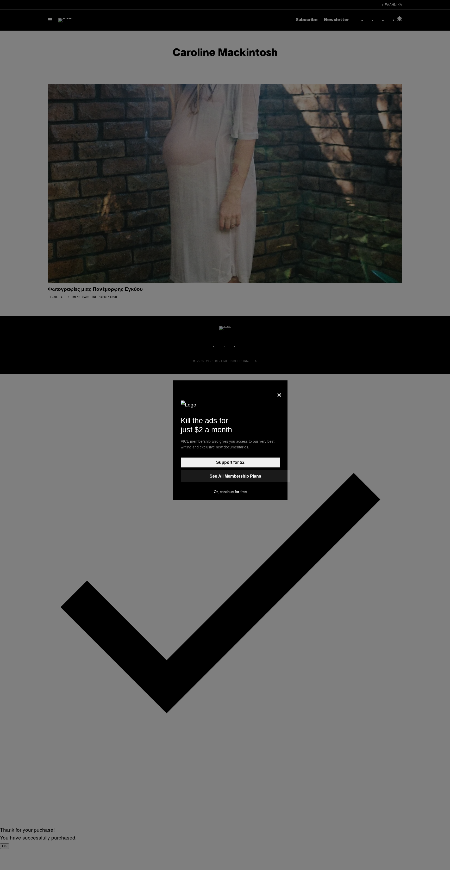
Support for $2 (230, 462)
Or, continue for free (230, 492)
